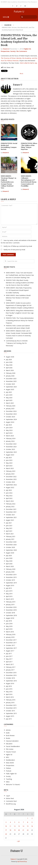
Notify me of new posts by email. (14, 250)
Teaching (9, 779)
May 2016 (9, 692)
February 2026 (10, 373)
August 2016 (10, 683)
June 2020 (9, 558)
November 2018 (11, 610)
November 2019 (11, 577)
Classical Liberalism (12, 741)
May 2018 (9, 626)
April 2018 (9, 629)
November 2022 (11, 479)
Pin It (21, 74)
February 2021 (10, 536)
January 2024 (10, 441)
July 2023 (9, 457)
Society (13, 51)
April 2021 (9, 531)
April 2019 (9, 596)
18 (10, 830)
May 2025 (9, 398)
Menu (5, 17)
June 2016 (9, 689)
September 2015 (11, 713)
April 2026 (9, 368)
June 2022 (9, 493)
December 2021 (11, 509)
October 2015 (10, 711)
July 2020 (9, 555)
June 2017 (9, 656)
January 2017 (10, 670)
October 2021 (10, 515)
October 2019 (10, 580)
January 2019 (10, 604)
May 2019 (9, 594)
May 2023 (9, 463)
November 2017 (11, 643)
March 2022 (10, 501)
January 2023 (10, 474)
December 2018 (11, 607)
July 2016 (9, 686)
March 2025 (10, 403)
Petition (8, 768)
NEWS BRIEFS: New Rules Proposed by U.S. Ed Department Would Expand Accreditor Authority (19, 290)
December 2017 (11, 640)
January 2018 (10, 637)
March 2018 (10, 632)
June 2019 (9, 591)
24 (6, 834)
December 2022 (11, 477)
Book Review (10, 735)
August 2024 (10, 422)
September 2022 (11, 485)
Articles (8, 730)
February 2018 (10, 634)
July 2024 (9, 425)
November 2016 (11, 675)
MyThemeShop (22, 861)
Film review (9, 749)
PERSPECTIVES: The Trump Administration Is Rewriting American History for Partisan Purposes (20, 320)
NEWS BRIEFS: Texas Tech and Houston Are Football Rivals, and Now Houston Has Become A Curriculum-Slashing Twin (20, 275)
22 (27, 830)
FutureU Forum (11, 752)
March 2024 (10, 436)
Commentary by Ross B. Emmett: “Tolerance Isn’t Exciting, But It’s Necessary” (17, 343)
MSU (7, 757)
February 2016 (10, 700)
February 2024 (10, 438)
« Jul (18, 841)
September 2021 (11, 517)
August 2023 (10, 455)
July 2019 (9, 588)
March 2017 (10, 664)
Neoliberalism (10, 760)
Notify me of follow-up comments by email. (18, 246)
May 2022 (9, 496)
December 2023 (11, 444)
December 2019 (11, 575)
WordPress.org (11, 804)
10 (6, 826)
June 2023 (9, 460)
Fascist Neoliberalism (13, 746)
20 (19, 830)
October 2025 (10, 384)
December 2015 (11, 705)
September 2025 (11, 387)
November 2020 (11, 545)
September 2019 (11, 583)
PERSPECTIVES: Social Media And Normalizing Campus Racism (9, 146)
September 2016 (11, 681)
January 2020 (10, 572)
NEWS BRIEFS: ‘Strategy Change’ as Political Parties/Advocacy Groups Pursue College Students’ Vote (8, 182)
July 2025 (9, 392)
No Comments (22, 51)
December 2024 (11, 411)
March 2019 (10, 599)
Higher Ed (7, 25)
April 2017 (9, 662)
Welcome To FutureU (13, 784)
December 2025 (11, 379)
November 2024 (11, 414)
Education (9, 744)
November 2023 (11, 447)
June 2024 (9, 428)
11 (10, 826)
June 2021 (9, 526)
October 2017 (10, 645)
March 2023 (10, 468)
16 (32, 826)
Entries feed (10, 798)
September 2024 (11, 419)
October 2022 (10, 482)
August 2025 (10, 389)
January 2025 (10, 408)
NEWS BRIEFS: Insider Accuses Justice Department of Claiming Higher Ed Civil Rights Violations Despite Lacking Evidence (20, 305)
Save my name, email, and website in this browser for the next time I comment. (18, 241)
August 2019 (10, 585)
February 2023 (10, 471)
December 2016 (11, 673)
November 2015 (11, 708)
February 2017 (10, 667)
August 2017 (10, 651)
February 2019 (10, 602)
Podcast (8, 771)
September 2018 (11, 615)
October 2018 (10, 613)
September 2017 (11, 648)
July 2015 (9, 719)
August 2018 (10, 618)
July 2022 (9, 490)
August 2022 (10, 487)
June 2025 (9, 395)
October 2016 (10, 678)
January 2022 (10, 506)
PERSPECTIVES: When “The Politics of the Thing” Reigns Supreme (29, 146)
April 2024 (9, 433)
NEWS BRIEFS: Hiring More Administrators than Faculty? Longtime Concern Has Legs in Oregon (20, 313)
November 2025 (11, 381)
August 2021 (10, 520)
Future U (19, 11)
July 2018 (9, 621)
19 (15, 830)
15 (27, 826)
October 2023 (10, 449)
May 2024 (9, 430)
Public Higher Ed (11, 774)
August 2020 (10, 553)
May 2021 (9, 528)
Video (8, 782)
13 (19, 826)
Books (8, 738)
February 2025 (10, 406)
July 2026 (9, 359)
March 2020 (10, 566)
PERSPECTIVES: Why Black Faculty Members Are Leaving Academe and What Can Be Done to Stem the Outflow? (20, 282)
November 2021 (11, 512)
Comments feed (11, 801)
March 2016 (10, 697)
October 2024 (10, 417)
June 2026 (9, 362)
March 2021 (10, 534)
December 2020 (11, 542)
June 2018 (9, 624)
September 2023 (11, 452)
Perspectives (5, 51)
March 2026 (10, 370)
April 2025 (9, 400)
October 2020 (10, 547)
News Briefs (10, 763)
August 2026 (10, 357)
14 (23, 826)
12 (15, 826)
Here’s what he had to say (28, 63)
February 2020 (10, 569)
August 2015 (10, 716)
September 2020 (11, 550)
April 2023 (9, 466)
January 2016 (10, 702)
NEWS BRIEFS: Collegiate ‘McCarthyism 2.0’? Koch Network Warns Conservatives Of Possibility (28, 181)
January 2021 (10, 539)
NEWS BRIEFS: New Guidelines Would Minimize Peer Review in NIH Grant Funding (18, 297)
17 (6, 830)
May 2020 (9, 561)
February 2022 (10, 504)
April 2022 (9, 498)
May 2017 (9, 659)
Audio (8, 733)
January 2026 (10, 376)
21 (23, 830)
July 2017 (9, 653)
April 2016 (9, 694)
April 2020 (9, 564)
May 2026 (9, 365)
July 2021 (9, 523)
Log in (8, 796)
